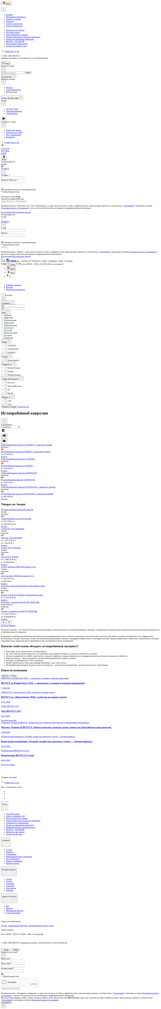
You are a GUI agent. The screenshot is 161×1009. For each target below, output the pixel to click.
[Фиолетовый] (9, 333)
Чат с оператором (13, 135)
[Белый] (6, 315)
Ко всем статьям (8, 764)
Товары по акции (13, 19)
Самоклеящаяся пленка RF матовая (16, 519)
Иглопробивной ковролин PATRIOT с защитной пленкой (25, 452)
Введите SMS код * (9, 180)
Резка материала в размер (17, 35)
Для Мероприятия (14, 111)
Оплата (9, 881)
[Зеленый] (7, 328)
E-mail (3, 164)
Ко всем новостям (8, 720)
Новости (5, 676)
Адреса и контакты (14, 24)
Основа (5, 357)
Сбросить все (23, 407)
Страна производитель (11, 379)
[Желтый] (7, 318)
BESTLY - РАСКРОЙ (15, 41)
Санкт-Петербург (13, 90)
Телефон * (5, 175)
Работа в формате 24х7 (16, 816)
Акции (9, 879)
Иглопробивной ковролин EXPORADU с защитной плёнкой (27, 494)
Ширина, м (6, 397)
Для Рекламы (11, 113)
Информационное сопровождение (20, 827)
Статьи (13, 676)
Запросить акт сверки (15, 30)
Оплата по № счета (14, 834)
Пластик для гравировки (11, 538)
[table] (4, 441)
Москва (9, 88)
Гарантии (10, 886)
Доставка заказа (13, 32)
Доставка (10, 884)
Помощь (9, 890)
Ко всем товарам (8, 625)
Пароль (4, 233)
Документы (11, 888)
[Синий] (6, 330)
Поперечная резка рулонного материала (23, 37)
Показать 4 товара (9, 407)
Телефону (5, 222)
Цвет (4, 313)
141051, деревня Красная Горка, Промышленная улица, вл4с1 (27, 926)
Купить (4, 457)
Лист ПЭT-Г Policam (9, 557)
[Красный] (7, 323)
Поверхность (7, 364)
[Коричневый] (9, 325)
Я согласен (6, 1002)
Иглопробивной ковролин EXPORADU (18, 480)
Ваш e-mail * (6, 963)
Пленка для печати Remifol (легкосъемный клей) (22, 595)
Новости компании (14, 26)
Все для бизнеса (13, 859)
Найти (28, 73)
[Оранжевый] (8, 320)
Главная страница (13, 285)
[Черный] (7, 338)
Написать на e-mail (14, 132)
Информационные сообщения (19, 857)
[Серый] (6, 335)
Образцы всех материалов (17, 823)
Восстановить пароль (21, 212)
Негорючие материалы (16, 17)
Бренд (4, 342)
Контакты (10, 137)
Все (7, 906)
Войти (4, 247)
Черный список (12, 863)
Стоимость (6, 303)
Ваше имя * (6, 959)
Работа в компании (14, 861)
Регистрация (6, 212)
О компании (11, 854)
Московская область (14, 911)
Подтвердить (21, 201)
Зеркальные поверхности (17, 44)
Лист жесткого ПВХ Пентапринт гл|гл (17, 576)
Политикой (128, 206)
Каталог (9, 15)
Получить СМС (7, 201)
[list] (4, 435)
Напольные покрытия (15, 289)
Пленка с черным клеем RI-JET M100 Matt (19, 611)
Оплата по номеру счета (16, 46)
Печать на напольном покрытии (20, 39)
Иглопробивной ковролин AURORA (17, 466)
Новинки (10, 21)
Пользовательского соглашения (14, 208)
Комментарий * (7, 968)
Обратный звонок (13, 130)
